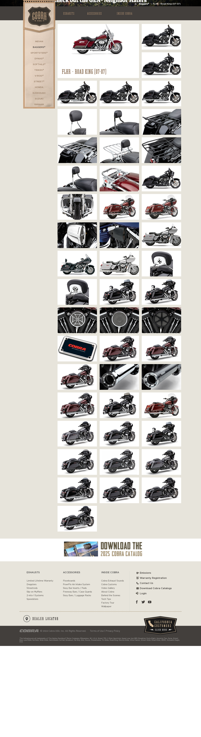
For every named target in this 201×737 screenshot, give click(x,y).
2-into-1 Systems (35, 596)
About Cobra (107, 592)
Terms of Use (97, 630)
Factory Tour (107, 603)
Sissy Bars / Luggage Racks (77, 596)
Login (143, 593)
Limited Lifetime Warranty (40, 581)
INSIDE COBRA (125, 13)
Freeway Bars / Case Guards (77, 592)
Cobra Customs (109, 585)
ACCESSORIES (94, 13)
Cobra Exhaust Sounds (112, 581)
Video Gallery (108, 588)
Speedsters (32, 599)
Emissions (145, 573)
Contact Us (146, 583)
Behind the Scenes (110, 596)
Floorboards (69, 581)
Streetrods (32, 588)
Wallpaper (106, 607)
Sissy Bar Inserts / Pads (75, 588)
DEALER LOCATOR (46, 618)
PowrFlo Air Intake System (76, 585)
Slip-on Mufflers (34, 592)
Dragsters (31, 585)
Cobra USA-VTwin (39, 16)
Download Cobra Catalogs (156, 588)
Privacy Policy (113, 630)
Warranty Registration (153, 578)
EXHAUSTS (69, 13)
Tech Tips (106, 599)
